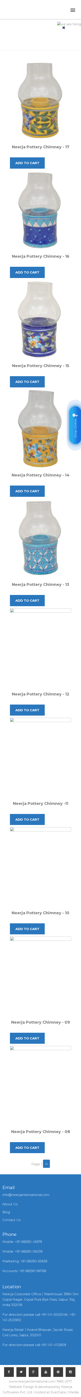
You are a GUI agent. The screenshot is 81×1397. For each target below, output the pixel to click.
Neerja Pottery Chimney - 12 (40, 694)
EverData (58, 1392)
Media (73, 1392)
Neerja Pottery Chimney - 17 (40, 147)
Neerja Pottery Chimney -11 (40, 803)
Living (36, 44)
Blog (6, 1212)
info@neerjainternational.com (25, 1195)
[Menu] (72, 10)
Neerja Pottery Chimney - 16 (40, 256)
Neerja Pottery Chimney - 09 (40, 1022)
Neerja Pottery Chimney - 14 (41, 475)
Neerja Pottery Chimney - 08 (40, 1131)
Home (23, 44)
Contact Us (11, 1220)
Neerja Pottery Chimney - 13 (40, 584)
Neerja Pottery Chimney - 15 (40, 365)
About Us (9, 1204)
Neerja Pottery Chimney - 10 (40, 913)
